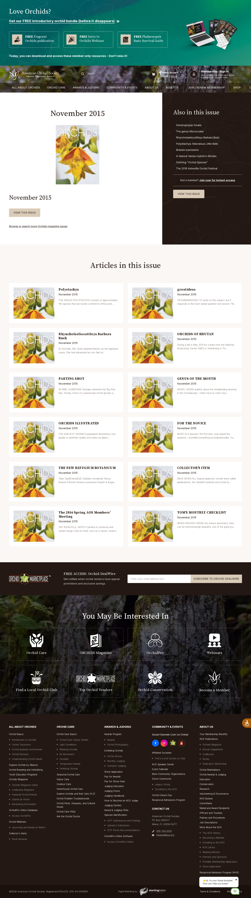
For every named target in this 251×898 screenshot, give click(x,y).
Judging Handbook (114, 795)
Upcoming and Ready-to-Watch (28, 827)
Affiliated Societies (162, 752)
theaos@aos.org (165, 834)
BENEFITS (172, 87)
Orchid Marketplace (210, 769)
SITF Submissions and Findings (123, 820)
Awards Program (113, 734)
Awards (111, 739)
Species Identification (115, 814)
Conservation (207, 784)
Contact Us (160, 808)
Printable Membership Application (219, 861)
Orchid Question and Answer (27, 749)
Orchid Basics (16, 734)
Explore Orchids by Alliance (23, 764)
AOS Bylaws (206, 798)
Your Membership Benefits (213, 734)
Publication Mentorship (214, 763)
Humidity (64, 759)
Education (205, 779)
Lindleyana (208, 754)
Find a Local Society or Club (170, 758)
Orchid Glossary (20, 754)
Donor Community (161, 778)
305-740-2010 (164, 831)
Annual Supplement (212, 749)
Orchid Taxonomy (21, 744)
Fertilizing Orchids (69, 768)
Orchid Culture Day (162, 795)
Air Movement (67, 754)
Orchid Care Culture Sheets (74, 739)
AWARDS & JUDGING (86, 87)
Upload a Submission (118, 825)
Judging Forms (112, 790)
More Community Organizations (168, 773)
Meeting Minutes (211, 852)
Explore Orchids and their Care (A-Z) (76, 793)
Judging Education (114, 786)
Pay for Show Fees (114, 781)
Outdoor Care (64, 784)
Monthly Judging (116, 761)
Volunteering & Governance (214, 793)
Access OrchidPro (21, 815)
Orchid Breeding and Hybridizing (26, 769)
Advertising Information (24, 804)
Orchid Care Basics (67, 734)
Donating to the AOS (166, 789)
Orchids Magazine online (25, 785)
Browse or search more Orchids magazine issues (38, 226)
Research (204, 788)
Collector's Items (18, 833)
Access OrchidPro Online (120, 841)
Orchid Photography (117, 744)
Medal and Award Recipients (214, 808)
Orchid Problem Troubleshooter (73, 798)
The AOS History (211, 832)
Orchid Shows (114, 756)
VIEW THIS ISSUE (25, 212)
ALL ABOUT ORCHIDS (26, 87)
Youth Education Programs (23, 774)
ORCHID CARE (56, 87)
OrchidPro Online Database (23, 810)
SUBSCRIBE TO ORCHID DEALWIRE (216, 578)
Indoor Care (63, 779)
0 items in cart (168, 72)
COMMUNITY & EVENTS (122, 87)
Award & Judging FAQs (116, 810)
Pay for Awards (112, 776)
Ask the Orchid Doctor (68, 816)
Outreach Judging (116, 765)
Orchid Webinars (17, 821)
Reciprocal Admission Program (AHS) (219, 872)
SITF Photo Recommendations (123, 830)
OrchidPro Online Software (118, 836)
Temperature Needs (70, 763)
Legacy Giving (162, 784)
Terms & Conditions (210, 891)
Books (205, 759)
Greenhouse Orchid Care (70, 788)
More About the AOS (211, 827)
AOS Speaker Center (163, 764)
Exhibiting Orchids (113, 750)
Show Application (113, 771)
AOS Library (208, 847)
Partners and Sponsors (214, 856)
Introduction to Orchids (24, 739)
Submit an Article (21, 799)
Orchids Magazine (18, 779)
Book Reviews (19, 839)
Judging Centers (112, 805)
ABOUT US (151, 87)
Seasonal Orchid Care (68, 774)
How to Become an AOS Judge (121, 800)
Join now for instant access (217, 180)
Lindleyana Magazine (23, 789)
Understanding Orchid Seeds (27, 759)
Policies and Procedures (212, 817)
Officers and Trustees (211, 812)
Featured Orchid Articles (24, 794)
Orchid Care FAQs (66, 811)
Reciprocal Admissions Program (168, 799)
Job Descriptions (208, 822)
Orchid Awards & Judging (213, 774)
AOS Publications (209, 738)
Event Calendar (160, 769)
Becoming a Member (213, 837)
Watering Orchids (68, 749)
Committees (206, 803)
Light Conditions (68, 744)
